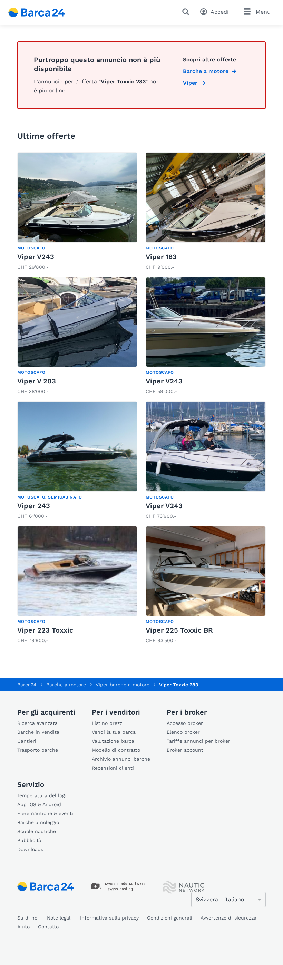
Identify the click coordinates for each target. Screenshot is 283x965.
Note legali (59, 918)
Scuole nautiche (36, 831)
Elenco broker (183, 732)
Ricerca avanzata (37, 723)
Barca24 (27, 684)
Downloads (30, 849)
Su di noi (28, 918)
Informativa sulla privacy (109, 918)
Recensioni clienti (113, 768)
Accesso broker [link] (185, 723)
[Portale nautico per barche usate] (42, 12)
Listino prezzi (108, 723)
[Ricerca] (187, 12)
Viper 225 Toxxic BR (179, 630)
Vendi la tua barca (114, 732)
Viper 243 (33, 506)
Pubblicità (29, 840)
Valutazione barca (113, 741)
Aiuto (23, 927)
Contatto (48, 927)
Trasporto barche (37, 750)
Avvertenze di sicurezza (228, 918)
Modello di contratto (116, 750)
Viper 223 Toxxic (45, 630)
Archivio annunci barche (121, 759)
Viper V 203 (36, 381)
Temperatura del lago (42, 795)
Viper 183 (161, 257)
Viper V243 (35, 257)
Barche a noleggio (38, 822)
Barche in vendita (38, 732)
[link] (77, 211)
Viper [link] (190, 83)
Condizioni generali (169, 918)
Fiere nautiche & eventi (45, 813)
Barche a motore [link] (205, 71)
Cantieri (26, 741)
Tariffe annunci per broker (198, 741)
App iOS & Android (39, 804)
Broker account (185, 750)
